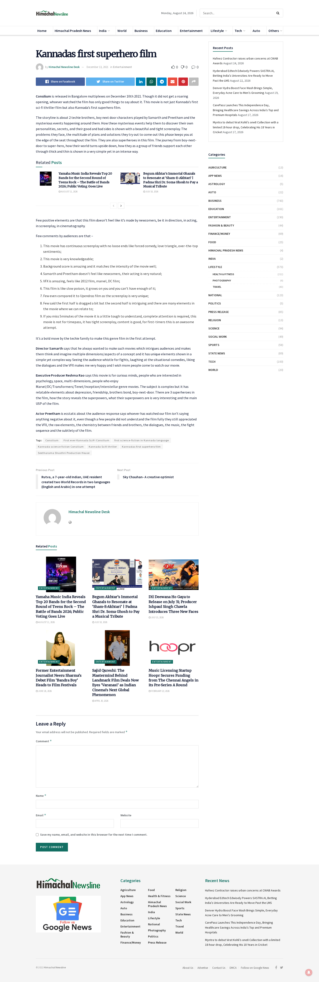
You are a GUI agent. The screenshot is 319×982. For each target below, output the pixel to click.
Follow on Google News (255, 968)
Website (125, 815)
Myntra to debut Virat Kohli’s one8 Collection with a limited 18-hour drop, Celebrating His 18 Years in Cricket (245, 127)
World (122, 30)
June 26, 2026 (45, 691)
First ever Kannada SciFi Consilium (86, 440)
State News (216, 353)
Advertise (202, 968)
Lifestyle (217, 30)
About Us (188, 968)
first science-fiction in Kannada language (141, 440)
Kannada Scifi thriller (103, 446)
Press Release (218, 312)
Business (141, 30)
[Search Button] (278, 13)
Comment (44, 741)
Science (213, 328)
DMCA (233, 968)
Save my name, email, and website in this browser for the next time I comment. (93, 835)
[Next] (121, 206)
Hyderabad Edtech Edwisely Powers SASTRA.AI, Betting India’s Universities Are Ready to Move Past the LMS (244, 76)
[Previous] (113, 206)
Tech (238, 30)
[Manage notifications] (308, 972)
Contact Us (218, 968)
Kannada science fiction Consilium (61, 446)
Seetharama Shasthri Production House (64, 453)
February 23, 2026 (160, 691)
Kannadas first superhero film (141, 446)
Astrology (216, 184)
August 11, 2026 (69, 191)
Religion (214, 320)
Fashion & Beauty (221, 225)
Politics (214, 303)
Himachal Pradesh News (73, 30)
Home (41, 30)
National (215, 295)
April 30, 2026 (101, 700)
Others (273, 30)
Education (164, 30)
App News (215, 176)
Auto (256, 30)
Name (41, 796)
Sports (213, 345)
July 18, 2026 (151, 191)
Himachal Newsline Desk (64, 67)
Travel (217, 286)
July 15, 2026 (157, 617)
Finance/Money (219, 234)
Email (41, 815)
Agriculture (217, 167)
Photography (222, 280)
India (103, 30)
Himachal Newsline (55, 967)
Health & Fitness (223, 274)
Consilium (52, 440)
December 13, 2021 (97, 67)
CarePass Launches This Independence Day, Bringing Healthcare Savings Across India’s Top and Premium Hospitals (246, 110)
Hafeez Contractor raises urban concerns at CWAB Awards (243, 890)
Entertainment (191, 30)
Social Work (217, 337)
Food (212, 242)
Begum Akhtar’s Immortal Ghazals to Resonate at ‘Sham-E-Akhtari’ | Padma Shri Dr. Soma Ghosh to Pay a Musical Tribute (170, 180)
